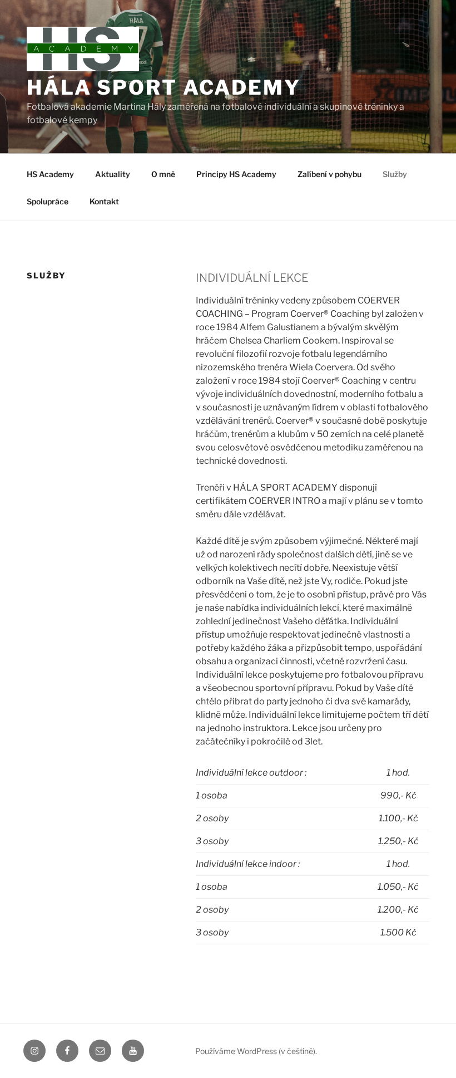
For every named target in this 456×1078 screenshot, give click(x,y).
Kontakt (104, 201)
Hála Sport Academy (164, 87)
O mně (163, 174)
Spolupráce (47, 201)
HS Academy (50, 174)
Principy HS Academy (236, 174)
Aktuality (112, 174)
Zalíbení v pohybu (329, 174)
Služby (395, 174)
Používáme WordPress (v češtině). (256, 1051)
